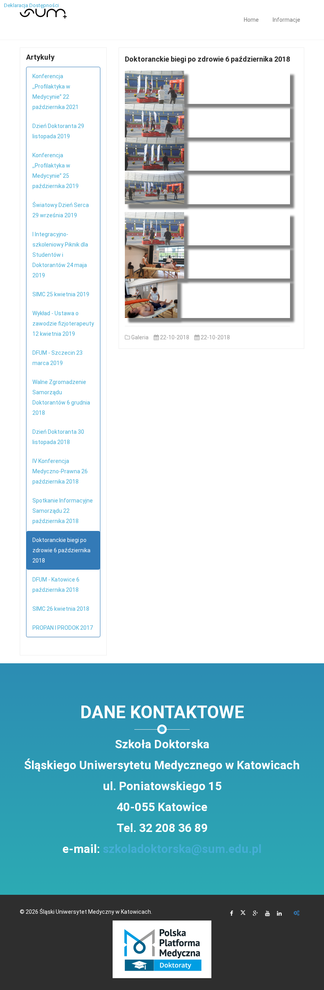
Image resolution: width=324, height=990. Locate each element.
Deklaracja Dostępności (31, 5)
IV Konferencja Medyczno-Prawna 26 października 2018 (60, 471)
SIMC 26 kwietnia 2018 (60, 609)
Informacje (286, 20)
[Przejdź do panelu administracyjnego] (296, 913)
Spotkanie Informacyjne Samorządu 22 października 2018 (62, 510)
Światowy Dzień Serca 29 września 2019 (60, 210)
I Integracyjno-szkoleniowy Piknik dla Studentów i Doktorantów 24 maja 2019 (60, 255)
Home (251, 20)
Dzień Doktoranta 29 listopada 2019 (58, 131)
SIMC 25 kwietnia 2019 (60, 294)
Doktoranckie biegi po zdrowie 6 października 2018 (61, 550)
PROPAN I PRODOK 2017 (62, 628)
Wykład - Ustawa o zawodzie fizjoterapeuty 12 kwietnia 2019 (63, 323)
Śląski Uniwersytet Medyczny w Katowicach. (96, 912)
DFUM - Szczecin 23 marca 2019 (57, 358)
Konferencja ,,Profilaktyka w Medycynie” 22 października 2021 (55, 91)
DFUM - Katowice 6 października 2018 (55, 584)
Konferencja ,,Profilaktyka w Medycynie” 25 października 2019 (55, 170)
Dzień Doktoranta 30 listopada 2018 (58, 437)
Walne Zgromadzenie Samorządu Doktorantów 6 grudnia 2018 (61, 397)
